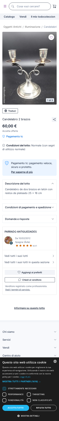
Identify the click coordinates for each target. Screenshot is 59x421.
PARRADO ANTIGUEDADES (21, 231)
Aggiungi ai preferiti (32, 272)
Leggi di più (25, 376)
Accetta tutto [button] (16, 407)
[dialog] (29, 389)
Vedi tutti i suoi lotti (16, 255)
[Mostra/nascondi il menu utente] (4, 6)
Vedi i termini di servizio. (17, 289)
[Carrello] (54, 6)
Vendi (23, 16)
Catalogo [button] (9, 16)
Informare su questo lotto (29, 308)
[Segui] (51, 37)
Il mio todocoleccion (43, 16)
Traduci (12, 110)
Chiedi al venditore (31, 279)
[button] (29, 183)
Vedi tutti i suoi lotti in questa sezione (26, 262)
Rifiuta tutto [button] (43, 407)
